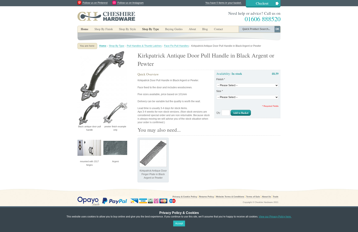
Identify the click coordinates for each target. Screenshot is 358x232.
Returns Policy (206, 196)
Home (84, 29)
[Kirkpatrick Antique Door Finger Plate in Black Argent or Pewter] (153, 153)
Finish (220, 79)
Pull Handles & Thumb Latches (144, 45)
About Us (266, 196)
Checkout (262, 3)
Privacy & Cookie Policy (185, 196)
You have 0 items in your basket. (223, 2)
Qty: (218, 112)
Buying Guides (174, 29)
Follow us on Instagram (130, 2)
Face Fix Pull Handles (176, 45)
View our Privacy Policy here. (275, 216)
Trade (275, 196)
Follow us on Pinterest (95, 2)
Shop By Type (116, 45)
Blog (205, 29)
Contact (218, 29)
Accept (179, 223)
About (192, 29)
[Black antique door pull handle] (102, 52)
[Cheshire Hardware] (106, 16)
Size (219, 91)
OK (277, 29)
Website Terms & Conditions (230, 196)
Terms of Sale (253, 196)
